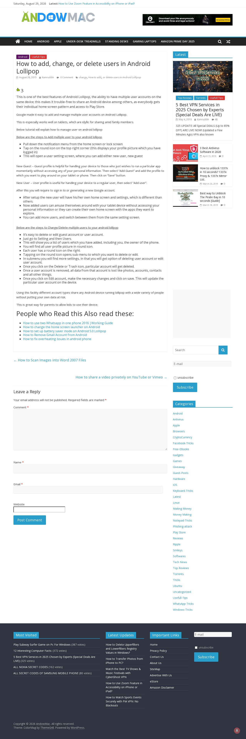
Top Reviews (184, 98)
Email (18, 484)
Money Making (182, 514)
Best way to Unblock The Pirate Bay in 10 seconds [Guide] (213, 197)
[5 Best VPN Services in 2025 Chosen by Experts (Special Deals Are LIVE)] (203, 63)
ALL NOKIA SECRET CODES (30, 667)
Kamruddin (48, 77)
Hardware (179, 479)
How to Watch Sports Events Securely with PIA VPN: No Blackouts (123, 701)
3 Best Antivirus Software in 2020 (210, 150)
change (83, 77)
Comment (21, 407)
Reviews (178, 538)
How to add (94, 77)
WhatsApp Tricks (183, 604)
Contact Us (157, 657)
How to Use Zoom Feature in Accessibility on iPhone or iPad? (96, 3)
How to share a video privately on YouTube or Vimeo (121, 377)
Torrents (200, 98)
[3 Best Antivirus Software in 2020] (185, 146)
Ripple (176, 544)
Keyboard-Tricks (183, 491)
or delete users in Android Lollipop (122, 77)
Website (19, 504)
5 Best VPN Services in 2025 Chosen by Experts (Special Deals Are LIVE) (200, 110)
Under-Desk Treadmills (83, 41)
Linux (176, 502)
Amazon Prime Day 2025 (177, 41)
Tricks (176, 580)
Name (18, 462)
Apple (58, 41)
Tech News (180, 562)
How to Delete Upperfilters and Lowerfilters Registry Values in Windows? (122, 648)
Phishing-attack (182, 526)
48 (216, 119)
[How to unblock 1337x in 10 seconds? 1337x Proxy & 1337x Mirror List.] (185, 166)
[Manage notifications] (237, 730)
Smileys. (178, 550)
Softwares (179, 556)
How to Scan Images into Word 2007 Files (49, 360)
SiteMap (155, 669)
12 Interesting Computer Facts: (32, 650)
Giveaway (179, 467)
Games (177, 461)
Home (28, 41)
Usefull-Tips (38, 56)
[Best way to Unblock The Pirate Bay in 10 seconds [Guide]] (185, 191)
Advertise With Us (161, 675)
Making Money (182, 508)
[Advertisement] (202, 314)
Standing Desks (116, 41)
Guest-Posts (180, 473)
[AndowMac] (58, 13)
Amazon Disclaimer (162, 687)
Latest (177, 496)
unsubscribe (185, 377)
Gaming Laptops (144, 41)
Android (43, 41)
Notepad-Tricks (182, 520)
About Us (155, 663)
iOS (175, 485)
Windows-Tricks (183, 609)
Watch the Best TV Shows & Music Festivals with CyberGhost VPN (123, 673)
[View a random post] (228, 41)
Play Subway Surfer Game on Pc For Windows (42, 644)
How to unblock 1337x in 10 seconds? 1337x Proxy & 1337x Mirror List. (214, 173)
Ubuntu (177, 586)
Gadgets (178, 455)
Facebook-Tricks (183, 443)
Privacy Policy (158, 650)
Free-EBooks (181, 449)
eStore (154, 681)
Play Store (179, 532)
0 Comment (66, 77)
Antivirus (178, 419)
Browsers (179, 431)
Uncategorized (182, 592)
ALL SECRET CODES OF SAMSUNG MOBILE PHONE (45, 673)
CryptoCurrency (182, 437)
